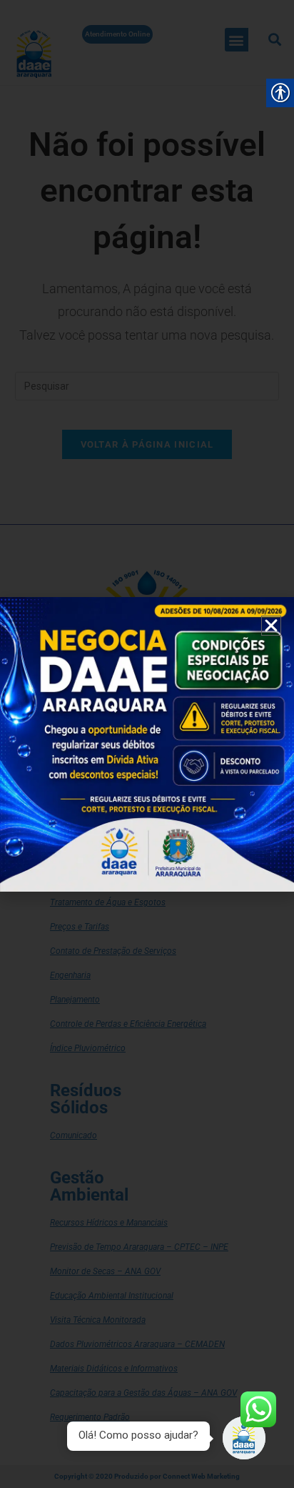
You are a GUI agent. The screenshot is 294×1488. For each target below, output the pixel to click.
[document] (147, 744)
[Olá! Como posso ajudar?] (244, 1437)
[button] (271, 625)
